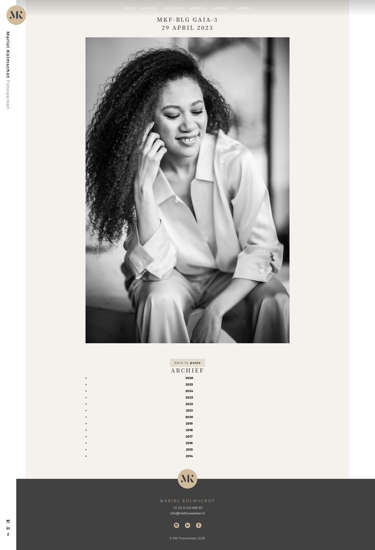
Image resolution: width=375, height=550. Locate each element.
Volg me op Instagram (176, 526)
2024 (189, 391)
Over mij (149, 8)
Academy (198, 8)
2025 (189, 384)
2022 (189, 404)
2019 (189, 423)
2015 (189, 449)
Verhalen (221, 8)
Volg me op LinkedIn (187, 526)
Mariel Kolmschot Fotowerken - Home (8, 70)
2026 (189, 378)
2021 (189, 410)
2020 (189, 417)
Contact (244, 8)
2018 (189, 430)
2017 (189, 436)
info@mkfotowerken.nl (187, 513)
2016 (189, 443)
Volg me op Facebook (198, 526)
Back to (187, 363)
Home (129, 8)
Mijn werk (173, 8)
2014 (189, 456)
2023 (189, 397)
